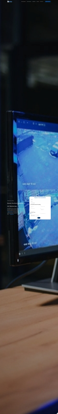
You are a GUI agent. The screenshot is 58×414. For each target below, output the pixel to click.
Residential (33, 1)
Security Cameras (10, 211)
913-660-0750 (48, 1)
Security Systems (23, 1)
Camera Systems (29, 1)
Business (38, 1)
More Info (41, 1)
